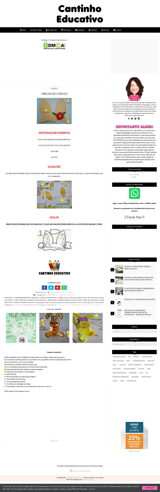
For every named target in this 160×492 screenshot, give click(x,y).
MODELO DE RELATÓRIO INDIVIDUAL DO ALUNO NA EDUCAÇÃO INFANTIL (138, 278)
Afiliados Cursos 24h (134, 451)
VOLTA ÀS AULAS (131, 380)
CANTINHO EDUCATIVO (74, 477)
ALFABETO (136, 356)
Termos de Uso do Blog (65, 305)
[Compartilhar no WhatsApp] (64, 287)
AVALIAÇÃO (151, 360)
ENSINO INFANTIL (149, 364)
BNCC (114, 364)
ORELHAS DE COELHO (56, 295)
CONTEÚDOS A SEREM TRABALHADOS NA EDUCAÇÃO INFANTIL (139, 289)
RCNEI (141, 372)
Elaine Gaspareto (88, 479)
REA (147, 372)
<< (3, 440)
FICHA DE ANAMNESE (129, 368)
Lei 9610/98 (17, 305)
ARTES (128, 360)
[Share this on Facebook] (44, 287)
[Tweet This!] (51, 287)
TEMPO (122, 380)
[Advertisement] (54, 68)
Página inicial (54, 441)
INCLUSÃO (141, 368)
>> (105, 440)
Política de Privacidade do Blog (90, 305)
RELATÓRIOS (135, 376)
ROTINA (115, 380)
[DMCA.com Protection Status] (54, 48)
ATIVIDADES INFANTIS (139, 360)
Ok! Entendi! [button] (149, 488)
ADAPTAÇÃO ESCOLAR (119, 356)
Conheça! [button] (92, 489)
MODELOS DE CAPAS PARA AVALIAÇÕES (139, 299)
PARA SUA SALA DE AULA (119, 372)
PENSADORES (133, 372)
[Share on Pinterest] (57, 287)
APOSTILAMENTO (147, 356)
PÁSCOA (71, 295)
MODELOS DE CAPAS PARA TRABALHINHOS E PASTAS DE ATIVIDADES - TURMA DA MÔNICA (137, 312)
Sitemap (106, 30)
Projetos (93, 30)
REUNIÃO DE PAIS (146, 376)
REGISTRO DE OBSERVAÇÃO (121, 376)
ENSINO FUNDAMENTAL (135, 364)
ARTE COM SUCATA (118, 360)
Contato (118, 30)
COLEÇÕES (122, 364)
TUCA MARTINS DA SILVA (61, 292)
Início (24, 30)
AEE (129, 356)
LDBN (148, 368)
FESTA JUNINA (117, 368)
